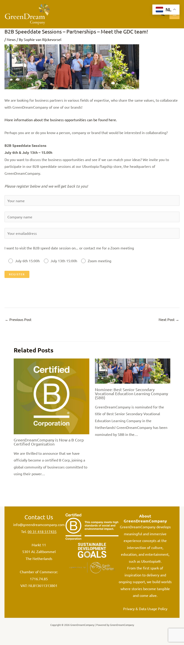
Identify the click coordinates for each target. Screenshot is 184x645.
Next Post (169, 319)
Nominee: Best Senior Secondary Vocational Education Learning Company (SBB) (131, 393)
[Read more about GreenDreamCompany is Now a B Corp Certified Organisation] (51, 396)
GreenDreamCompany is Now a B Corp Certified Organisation (49, 441)
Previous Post (18, 319)
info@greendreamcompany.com (39, 524)
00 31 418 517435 (42, 531)
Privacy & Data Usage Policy (145, 608)
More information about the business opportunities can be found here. (60, 119)
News (11, 39)
